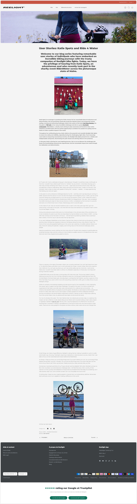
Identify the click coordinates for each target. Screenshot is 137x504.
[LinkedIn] (115, 460)
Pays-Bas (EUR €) (123, 2)
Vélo (51, 7)
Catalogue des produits (55, 457)
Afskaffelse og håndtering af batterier (126, 477)
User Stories (46, 433)
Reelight (8, 477)
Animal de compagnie (81, 7)
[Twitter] (112, 460)
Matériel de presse (54, 455)
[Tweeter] (50, 428)
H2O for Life (55, 301)
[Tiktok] (109, 460)
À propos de (52, 450)
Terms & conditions (112, 477)
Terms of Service (102, 477)
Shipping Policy (93, 477)
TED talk (48, 125)
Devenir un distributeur (55, 462)
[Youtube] (102, 460)
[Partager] (47, 428)
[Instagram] (106, 460)
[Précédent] (48, 2)
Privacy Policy (78, 477)
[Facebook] (99, 460)
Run (57, 7)
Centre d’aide (6, 450)
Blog (50, 464)
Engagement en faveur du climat (58, 452)
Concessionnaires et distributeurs (58, 459)
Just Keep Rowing (88, 123)
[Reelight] (14, 7)
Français (130, 2)
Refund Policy (86, 477)
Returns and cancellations (10, 452)
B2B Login (6, 455)
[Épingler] (53, 428)
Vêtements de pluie (66, 7)
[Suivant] (89, 2)
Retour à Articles (68, 437)
